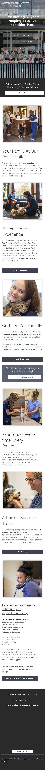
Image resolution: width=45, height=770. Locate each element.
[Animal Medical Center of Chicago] (15, 4)
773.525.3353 (24, 700)
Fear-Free (6, 243)
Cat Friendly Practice (30, 334)
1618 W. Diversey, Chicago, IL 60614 (22, 705)
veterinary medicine (9, 532)
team (12, 337)
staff (5, 173)
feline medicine (36, 349)
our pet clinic (29, 163)
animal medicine (27, 258)
